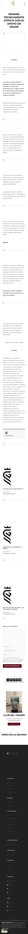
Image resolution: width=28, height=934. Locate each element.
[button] (2, 3)
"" (6, 928)
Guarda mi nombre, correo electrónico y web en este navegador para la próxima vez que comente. (13, 659)
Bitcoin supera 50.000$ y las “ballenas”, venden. (13, 608)
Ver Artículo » (6, 492)
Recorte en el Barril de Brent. (12, 547)
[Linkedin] (17, 679)
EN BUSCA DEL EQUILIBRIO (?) (13, 489)
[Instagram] (7, 679)
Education (10, 778)
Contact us (10, 876)
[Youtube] (20, 679)
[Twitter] (14, 679)
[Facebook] (11, 679)
